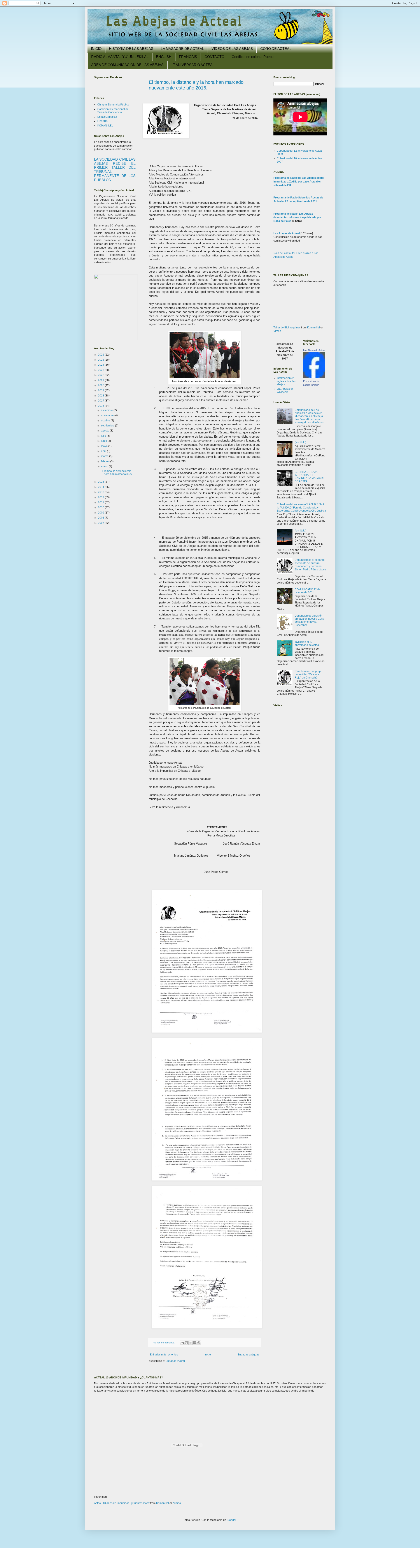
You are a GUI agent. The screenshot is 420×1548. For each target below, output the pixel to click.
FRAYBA (102, 121)
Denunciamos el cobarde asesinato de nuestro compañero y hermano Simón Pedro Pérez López (310, 564)
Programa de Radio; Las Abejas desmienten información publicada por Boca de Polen (297, 217)
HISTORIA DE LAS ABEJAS (131, 49)
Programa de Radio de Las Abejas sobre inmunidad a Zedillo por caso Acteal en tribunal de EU (298, 181)
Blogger (231, 1520)
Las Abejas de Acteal (286, 233)
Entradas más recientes (164, 1354)
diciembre (107, 410)
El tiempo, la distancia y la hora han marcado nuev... (117, 473)
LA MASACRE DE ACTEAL (182, 49)
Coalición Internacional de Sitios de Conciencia (113, 111)
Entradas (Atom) (175, 1360)
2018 (101, 395)
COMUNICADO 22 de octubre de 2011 (307, 591)
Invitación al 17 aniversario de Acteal (307, 643)
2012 (101, 497)
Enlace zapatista (107, 116)
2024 (101, 364)
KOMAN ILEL (105, 125)
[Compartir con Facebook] (194, 1343)
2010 (101, 507)
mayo (104, 446)
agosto (105, 430)
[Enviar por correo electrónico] (182, 1343)
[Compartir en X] (190, 1343)
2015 (101, 481)
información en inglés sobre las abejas (286, 381)
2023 (101, 370)
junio (104, 440)
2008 (101, 517)
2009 (101, 512)
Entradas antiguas (248, 1354)
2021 (101, 380)
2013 (101, 492)
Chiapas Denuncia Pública (113, 104)
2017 (101, 400)
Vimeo (277, 331)
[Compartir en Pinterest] (199, 1343)
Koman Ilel (313, 327)
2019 (101, 390)
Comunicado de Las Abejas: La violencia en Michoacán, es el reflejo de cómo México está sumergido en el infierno (309, 416)
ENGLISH (164, 57)
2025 (101, 359)
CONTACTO (214, 57)
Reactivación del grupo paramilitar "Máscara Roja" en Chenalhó (308, 674)
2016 (101, 405)
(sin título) (300, 442)
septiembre (108, 425)
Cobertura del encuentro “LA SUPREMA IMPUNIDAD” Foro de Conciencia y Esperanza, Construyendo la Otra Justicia (301, 507)
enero (105, 466)
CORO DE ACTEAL (275, 49)
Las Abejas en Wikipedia (285, 390)
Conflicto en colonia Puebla (253, 57)
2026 (101, 354)
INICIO (96, 49)
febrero (105, 461)
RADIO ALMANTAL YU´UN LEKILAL (120, 57)
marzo (105, 456)
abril (104, 451)
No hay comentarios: (164, 1342)
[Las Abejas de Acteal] (314, 377)
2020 (101, 385)
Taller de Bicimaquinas (287, 327)
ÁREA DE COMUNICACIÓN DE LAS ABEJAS (127, 65)
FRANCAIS (188, 57)
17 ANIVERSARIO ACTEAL (193, 65)
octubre (106, 420)
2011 (101, 502)
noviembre (107, 415)
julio (104, 435)
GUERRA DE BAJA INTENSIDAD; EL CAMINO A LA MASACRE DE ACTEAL (310, 476)
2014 (101, 487)
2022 (101, 375)
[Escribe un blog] (186, 1343)
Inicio (208, 1354)
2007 (101, 522)
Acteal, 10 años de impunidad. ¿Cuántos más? (122, 1503)
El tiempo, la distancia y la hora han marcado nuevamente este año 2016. (196, 85)
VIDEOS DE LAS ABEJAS (232, 49)
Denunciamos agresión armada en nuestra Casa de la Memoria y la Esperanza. (309, 620)
